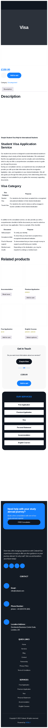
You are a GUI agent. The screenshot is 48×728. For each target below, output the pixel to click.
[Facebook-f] (6, 565)
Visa (24, 420)
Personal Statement (24, 427)
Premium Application (24, 412)
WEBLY (27, 722)
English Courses (24, 443)
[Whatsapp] (22, 565)
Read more (6, 294)
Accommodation (24, 435)
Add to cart (14, 75)
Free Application (24, 405)
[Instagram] (11, 565)
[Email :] (6, 586)
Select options (32, 337)
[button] (43, 5)
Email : (13, 588)
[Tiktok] (17, 565)
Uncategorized (12, 82)
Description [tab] (8, 89)
